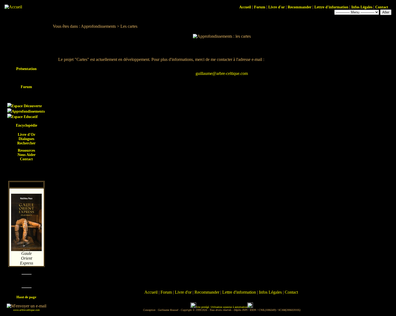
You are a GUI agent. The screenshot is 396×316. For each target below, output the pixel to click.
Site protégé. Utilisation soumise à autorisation (221, 306)
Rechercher (26, 143)
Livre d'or (276, 7)
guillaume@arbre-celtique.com (222, 73)
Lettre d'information (331, 7)
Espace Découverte (27, 106)
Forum (259, 7)
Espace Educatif (25, 117)
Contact (382, 7)
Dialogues (26, 139)
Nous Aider (27, 155)
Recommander (299, 7)
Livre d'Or (26, 135)
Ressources (26, 150)
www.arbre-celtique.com (26, 309)
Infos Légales (361, 7)
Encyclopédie (26, 125)
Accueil (245, 7)
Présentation (26, 69)
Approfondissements (28, 111)
